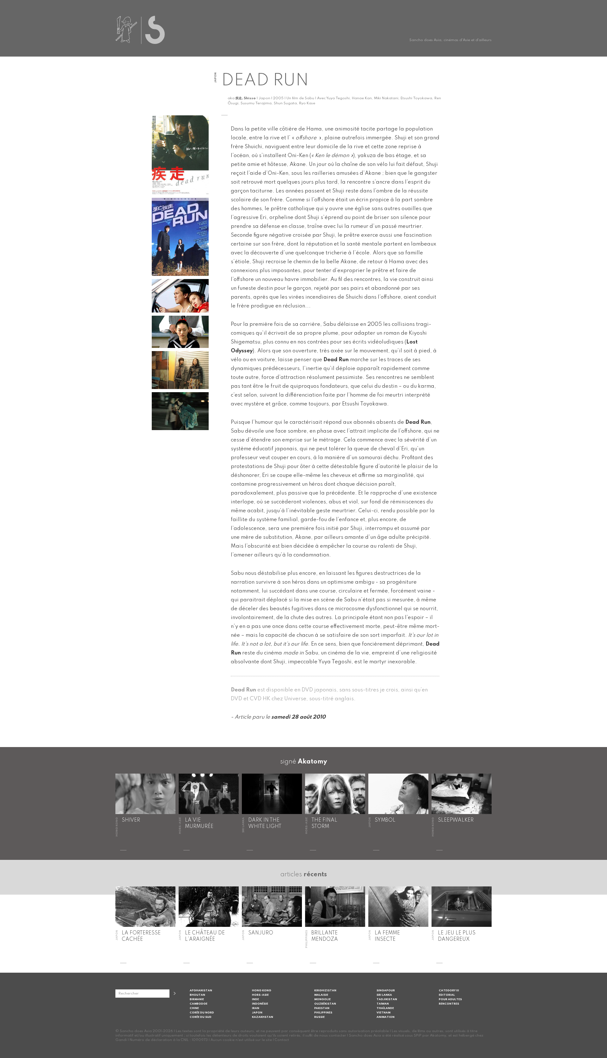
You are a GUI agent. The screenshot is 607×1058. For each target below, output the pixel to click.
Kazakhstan (262, 1017)
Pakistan (321, 1008)
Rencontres (449, 1003)
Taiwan (383, 1003)
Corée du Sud (201, 1017)
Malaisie (321, 995)
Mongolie (322, 999)
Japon (257, 1012)
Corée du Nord (202, 1012)
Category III (449, 990)
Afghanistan (201, 990)
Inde (255, 999)
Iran (255, 1008)
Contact (282, 1040)
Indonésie (260, 1003)
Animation (386, 1017)
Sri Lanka (384, 995)
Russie (319, 1017)
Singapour (386, 990)
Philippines (323, 1012)
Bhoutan (197, 995)
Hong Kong (261, 990)
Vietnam (383, 1012)
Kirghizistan (325, 990)
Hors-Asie (260, 995)
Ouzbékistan (325, 1003)
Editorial (447, 995)
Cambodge (198, 1003)
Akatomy (312, 762)
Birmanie (197, 999)
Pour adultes (450, 999)
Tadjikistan (387, 999)
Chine (194, 1008)
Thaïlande (385, 1008)
